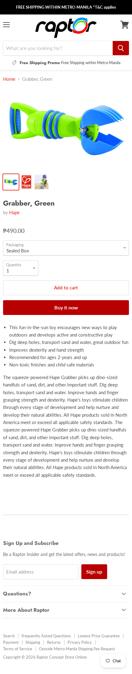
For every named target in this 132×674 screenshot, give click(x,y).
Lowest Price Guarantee (99, 635)
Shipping (32, 642)
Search (9, 635)
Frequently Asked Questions (46, 635)
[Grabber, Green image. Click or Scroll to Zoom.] (66, 128)
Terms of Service (17, 648)
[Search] (121, 48)
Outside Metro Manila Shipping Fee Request (77, 648)
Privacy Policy (80, 642)
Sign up (94, 571)
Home (9, 79)
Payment (11, 642)
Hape (14, 212)
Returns (54, 642)
